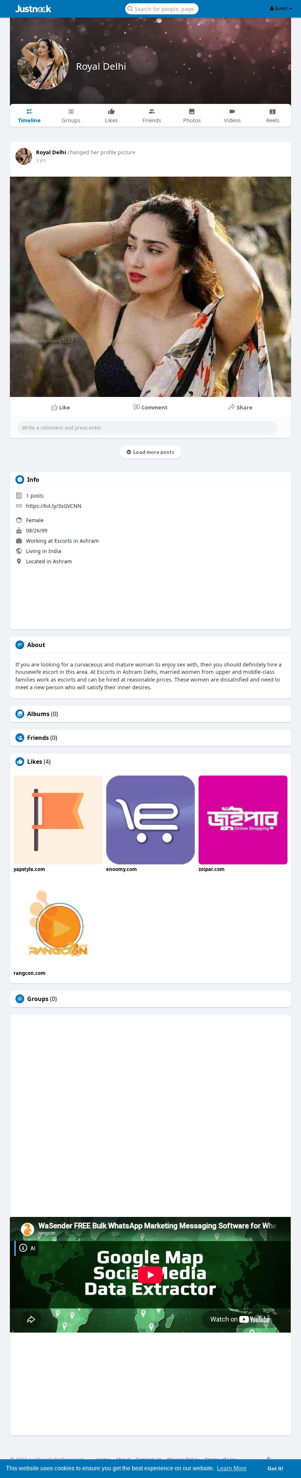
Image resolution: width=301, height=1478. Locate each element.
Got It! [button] (275, 1468)
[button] (162, 8)
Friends (38, 738)
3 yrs (41, 160)
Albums (38, 714)
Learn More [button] (232, 1468)
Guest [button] (281, 8)
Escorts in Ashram (76, 540)
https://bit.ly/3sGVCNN (53, 505)
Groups (37, 999)
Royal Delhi (101, 66)
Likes (34, 762)
